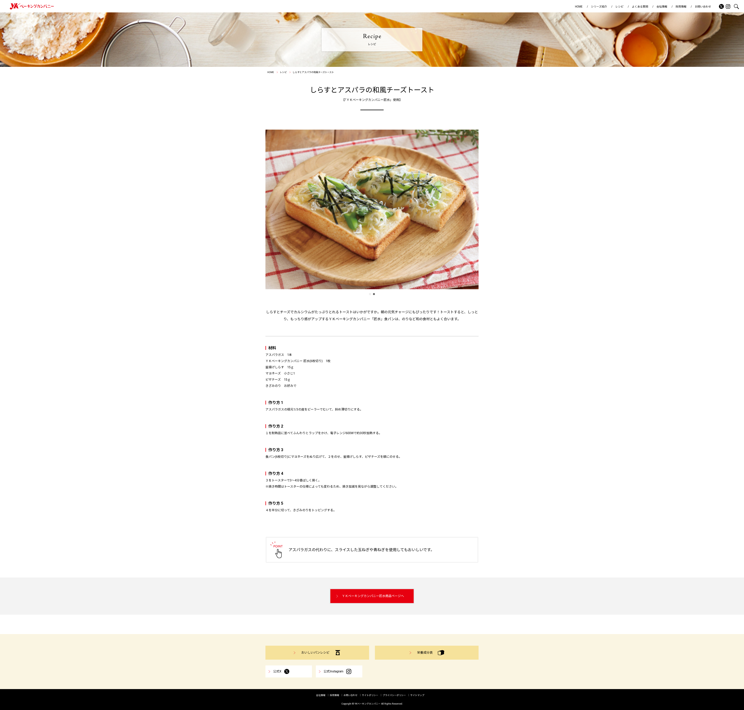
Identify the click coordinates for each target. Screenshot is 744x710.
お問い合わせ (703, 6)
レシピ (619, 6)
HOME (579, 6)
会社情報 (661, 6)
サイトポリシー (370, 695)
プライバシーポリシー (394, 695)
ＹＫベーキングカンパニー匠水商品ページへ (373, 596)
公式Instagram (333, 671)
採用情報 (681, 6)
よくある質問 (640, 6)
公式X (277, 671)
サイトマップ (417, 695)
